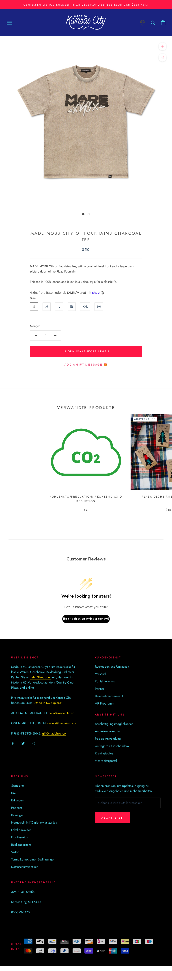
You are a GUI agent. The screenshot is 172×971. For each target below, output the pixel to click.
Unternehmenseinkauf (109, 696)
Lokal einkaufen (21, 830)
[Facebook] (12, 743)
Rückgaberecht (21, 844)
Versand (100, 674)
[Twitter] (23, 743)
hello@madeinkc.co (61, 713)
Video (15, 852)
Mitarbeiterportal (106, 760)
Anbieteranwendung (108, 731)
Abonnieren (112, 818)
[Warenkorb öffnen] (163, 22)
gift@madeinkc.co (54, 733)
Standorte (17, 785)
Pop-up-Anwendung (108, 738)
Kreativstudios (104, 753)
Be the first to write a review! (86, 619)
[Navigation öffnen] (9, 22)
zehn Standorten (40, 677)
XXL (85, 306)
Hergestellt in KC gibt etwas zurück (34, 822)
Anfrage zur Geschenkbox (112, 746)
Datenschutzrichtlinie (24, 867)
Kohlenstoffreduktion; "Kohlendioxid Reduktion (86, 499)
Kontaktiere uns (105, 681)
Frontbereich (19, 837)
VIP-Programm (104, 703)
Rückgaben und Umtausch (112, 666)
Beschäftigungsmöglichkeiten (114, 724)
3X (99, 306)
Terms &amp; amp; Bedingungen (33, 859)
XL (71, 306)
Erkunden (17, 800)
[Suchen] (153, 22)
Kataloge (17, 815)
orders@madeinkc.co (61, 723)
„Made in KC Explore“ (47, 703)
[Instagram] (33, 743)
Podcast (16, 807)
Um (13, 793)
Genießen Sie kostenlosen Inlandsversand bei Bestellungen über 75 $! (86, 4)
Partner (99, 688)
